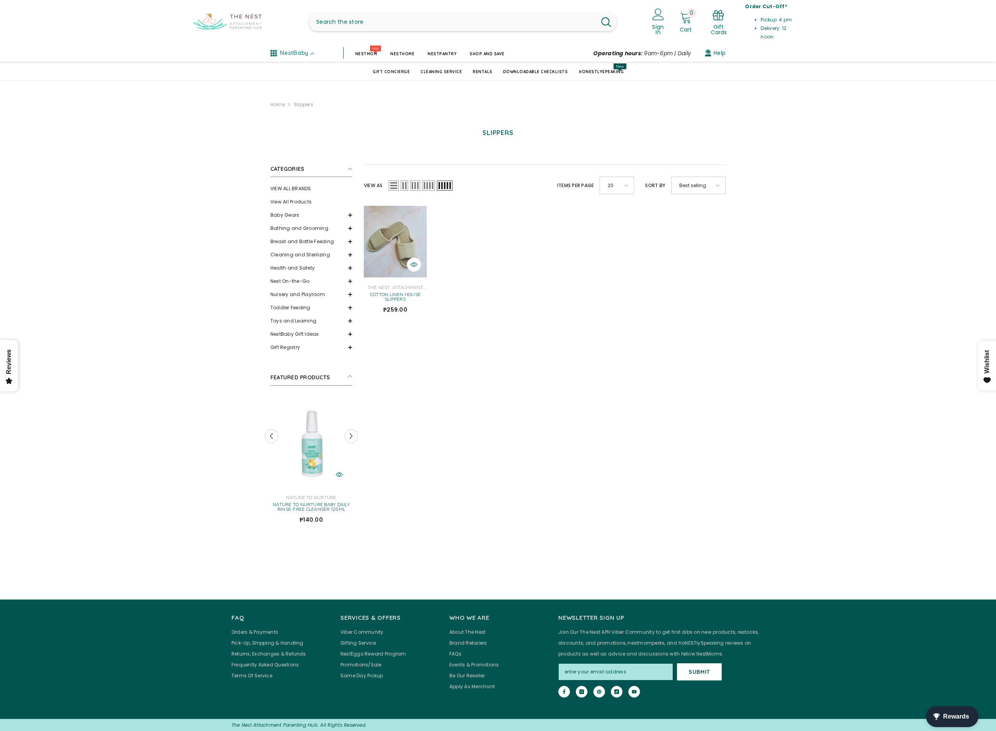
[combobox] (452, 21)
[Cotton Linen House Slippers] (395, 241)
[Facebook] (564, 692)
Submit (699, 671)
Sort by (655, 185)
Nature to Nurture (311, 497)
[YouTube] (634, 692)
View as (373, 185)
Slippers (303, 104)
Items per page (575, 185)
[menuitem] (311, 188)
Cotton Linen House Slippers (395, 297)
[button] (311, 215)
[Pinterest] (599, 692)
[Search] (462, 21)
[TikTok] (616, 692)
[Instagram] (581, 692)
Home (277, 104)
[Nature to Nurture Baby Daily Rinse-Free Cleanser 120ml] (311, 442)
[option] (311, 463)
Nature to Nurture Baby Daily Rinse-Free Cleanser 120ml (311, 507)
